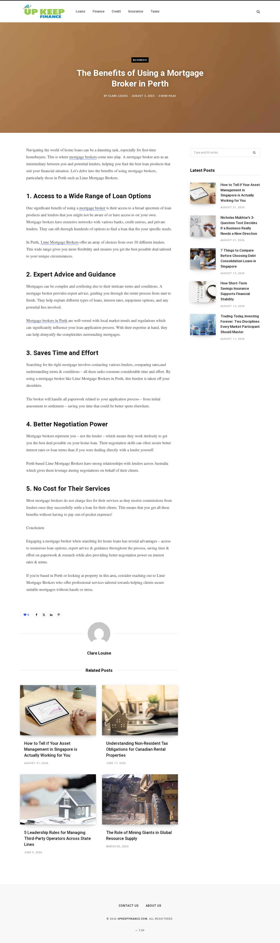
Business (140, 60)
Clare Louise (118, 95)
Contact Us (129, 905)
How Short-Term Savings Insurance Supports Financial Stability (235, 291)
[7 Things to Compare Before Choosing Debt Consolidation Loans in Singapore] (205, 261)
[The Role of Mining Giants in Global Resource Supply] (140, 799)
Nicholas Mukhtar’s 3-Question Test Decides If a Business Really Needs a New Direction (239, 225)
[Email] (9, 205)
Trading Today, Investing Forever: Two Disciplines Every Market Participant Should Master (240, 324)
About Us (153, 905)
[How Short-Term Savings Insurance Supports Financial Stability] (205, 294)
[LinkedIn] (9, 194)
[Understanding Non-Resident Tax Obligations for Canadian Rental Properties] (140, 710)
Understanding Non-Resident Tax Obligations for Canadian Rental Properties (137, 749)
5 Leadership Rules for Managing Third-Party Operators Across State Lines (57, 838)
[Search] (258, 11)
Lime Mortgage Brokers (60, 242)
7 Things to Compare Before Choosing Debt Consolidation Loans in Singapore (238, 258)
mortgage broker (92, 207)
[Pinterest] (9, 183)
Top (141, 930)
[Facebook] (9, 161)
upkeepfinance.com (132, 918)
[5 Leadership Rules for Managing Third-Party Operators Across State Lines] (58, 799)
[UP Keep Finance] (43, 11)
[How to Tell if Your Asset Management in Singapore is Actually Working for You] (58, 710)
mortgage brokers (83, 156)
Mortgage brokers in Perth (46, 320)
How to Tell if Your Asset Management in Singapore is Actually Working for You (50, 749)
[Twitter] (9, 172)
